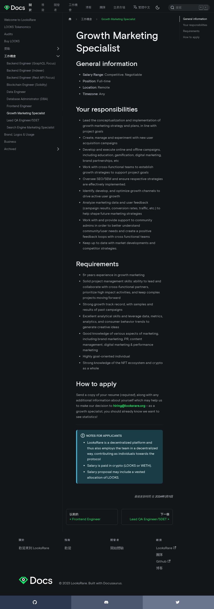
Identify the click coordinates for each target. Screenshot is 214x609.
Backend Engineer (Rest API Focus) (31, 78)
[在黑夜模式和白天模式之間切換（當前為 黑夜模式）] (157, 7)
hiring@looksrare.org (129, 406)
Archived (10, 149)
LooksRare (164, 548)
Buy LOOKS (12, 41)
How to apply (191, 37)
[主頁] (70, 19)
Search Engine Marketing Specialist (30, 127)
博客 (89, 7)
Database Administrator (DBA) (27, 99)
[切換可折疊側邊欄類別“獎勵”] (58, 48)
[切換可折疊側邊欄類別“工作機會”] (58, 56)
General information (195, 19)
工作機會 (73, 7)
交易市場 (119, 7)
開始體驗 (117, 548)
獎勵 (7, 48)
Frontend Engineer (19, 106)
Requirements (191, 31)
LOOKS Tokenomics (17, 27)
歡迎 (68, 548)
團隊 (103, 7)
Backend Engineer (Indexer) (25, 70)
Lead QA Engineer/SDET (23, 120)
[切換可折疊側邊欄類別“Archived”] (58, 149)
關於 (30, 7)
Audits (8, 34)
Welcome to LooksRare (20, 20)
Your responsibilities (195, 25)
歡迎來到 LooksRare (34, 548)
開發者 (57, 7)
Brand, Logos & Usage (19, 134)
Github (161, 561)
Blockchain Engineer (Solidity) (27, 85)
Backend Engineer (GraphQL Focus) (31, 63)
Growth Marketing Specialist (26, 113)
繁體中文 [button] (144, 7)
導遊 (42, 7)
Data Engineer (16, 92)
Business (10, 142)
